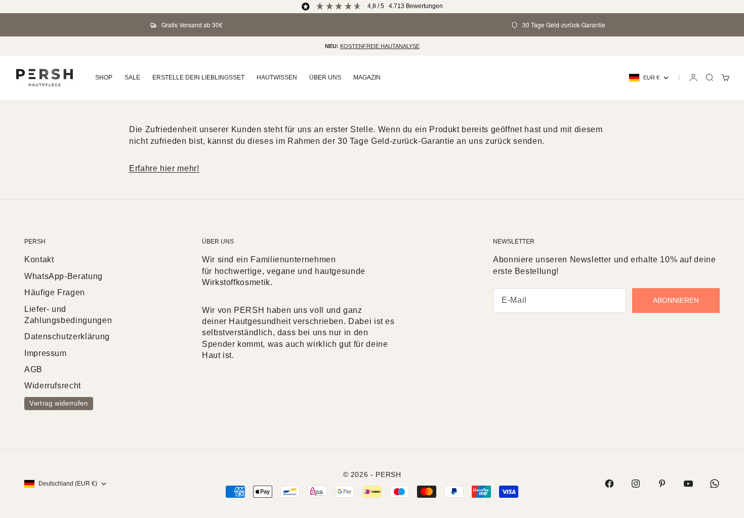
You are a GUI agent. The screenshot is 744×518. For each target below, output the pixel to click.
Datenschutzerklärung (67, 336)
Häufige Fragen (54, 292)
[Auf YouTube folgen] (688, 484)
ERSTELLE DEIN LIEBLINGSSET (198, 77)
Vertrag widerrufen (58, 403)
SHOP (103, 77)
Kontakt (39, 259)
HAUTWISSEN (277, 77)
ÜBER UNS (325, 77)
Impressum (45, 353)
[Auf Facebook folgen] (609, 484)
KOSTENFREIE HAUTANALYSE (380, 46)
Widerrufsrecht (52, 385)
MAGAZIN (367, 77)
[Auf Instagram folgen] (636, 484)
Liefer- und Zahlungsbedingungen (68, 315)
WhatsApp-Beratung (63, 276)
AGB (33, 369)
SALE (132, 77)
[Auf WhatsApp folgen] (715, 484)
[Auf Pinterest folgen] (662, 484)
